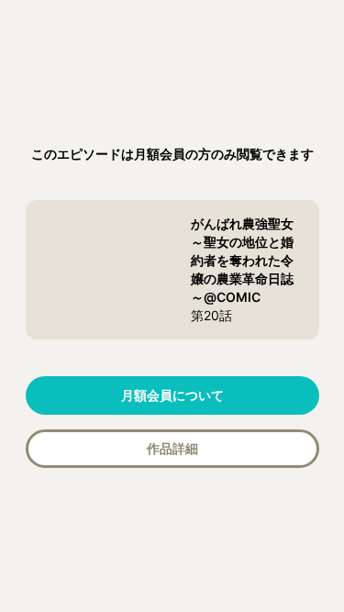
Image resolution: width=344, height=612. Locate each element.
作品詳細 (172, 448)
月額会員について (172, 395)
